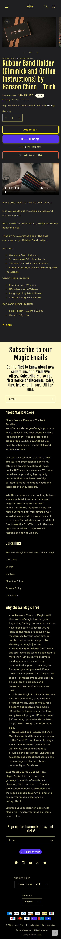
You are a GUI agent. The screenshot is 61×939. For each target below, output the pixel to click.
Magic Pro (18, 925)
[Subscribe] (51, 399)
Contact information (32, 935)
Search (9, 566)
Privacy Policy (14, 588)
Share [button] (9, 324)
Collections (12, 595)
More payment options (30, 147)
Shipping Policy (14, 581)
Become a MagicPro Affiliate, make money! (30, 552)
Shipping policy (41, 930)
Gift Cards (11, 559)
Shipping (6, 100)
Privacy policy (48, 925)
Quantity (6, 111)
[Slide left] (24, 53)
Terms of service (23, 930)
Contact (10, 574)
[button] (6, 6)
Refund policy (32, 925)
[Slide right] (37, 53)
